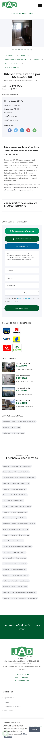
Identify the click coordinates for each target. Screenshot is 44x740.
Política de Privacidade (12, 706)
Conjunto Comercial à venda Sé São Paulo (16, 472)
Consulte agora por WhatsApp (22, 231)
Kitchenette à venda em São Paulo (13, 433)
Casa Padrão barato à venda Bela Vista (14, 564)
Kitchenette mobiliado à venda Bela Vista (15, 575)
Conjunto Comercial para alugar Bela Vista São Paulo (19, 478)
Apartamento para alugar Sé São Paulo (14, 489)
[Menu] (40, 5)
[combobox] (22, 293)
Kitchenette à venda (23, 363)
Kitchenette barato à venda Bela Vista (14, 569)
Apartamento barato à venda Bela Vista (15, 587)
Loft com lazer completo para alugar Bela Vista (17, 546)
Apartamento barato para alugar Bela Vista (16, 535)
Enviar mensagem (21, 308)
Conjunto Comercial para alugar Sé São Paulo (17, 506)
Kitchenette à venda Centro (11, 427)
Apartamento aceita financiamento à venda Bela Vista (19, 592)
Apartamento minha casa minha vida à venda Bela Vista (20, 598)
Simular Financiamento (23, 239)
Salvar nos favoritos (9, 94)
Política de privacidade (25, 298)
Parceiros (7, 702)
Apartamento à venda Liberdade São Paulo (16, 483)
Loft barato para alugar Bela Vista (13, 541)
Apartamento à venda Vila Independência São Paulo (19, 523)
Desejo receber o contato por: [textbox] (18, 293)
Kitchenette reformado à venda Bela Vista (16, 581)
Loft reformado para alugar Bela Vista (14, 558)
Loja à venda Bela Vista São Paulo (13, 500)
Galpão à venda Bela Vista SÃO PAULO (15, 495)
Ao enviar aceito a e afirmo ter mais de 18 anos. (22, 300)
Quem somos (9, 698)
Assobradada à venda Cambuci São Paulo (15, 529)
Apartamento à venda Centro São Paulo (15, 512)
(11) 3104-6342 (23, 677)
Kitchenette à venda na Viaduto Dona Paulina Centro (19, 421)
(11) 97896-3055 (22, 680)
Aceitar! (34, 730)
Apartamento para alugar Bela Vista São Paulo (17, 466)
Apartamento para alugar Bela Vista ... (14, 518)
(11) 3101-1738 (23, 674)
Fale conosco (9, 710)
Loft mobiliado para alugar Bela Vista (14, 552)
